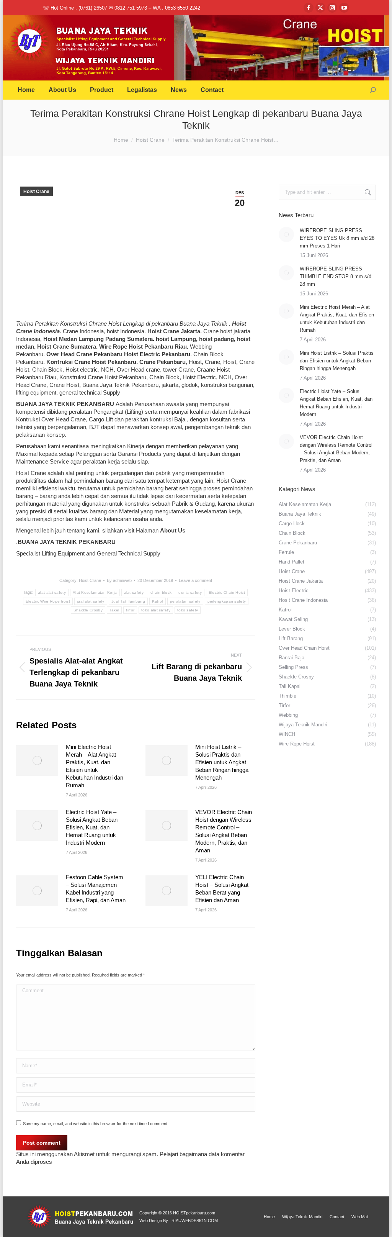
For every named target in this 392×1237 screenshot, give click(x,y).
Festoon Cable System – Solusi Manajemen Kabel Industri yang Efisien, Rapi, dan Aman (96, 888)
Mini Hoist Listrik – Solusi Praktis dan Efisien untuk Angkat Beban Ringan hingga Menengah (221, 762)
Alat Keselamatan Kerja (95, 592)
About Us (172, 530)
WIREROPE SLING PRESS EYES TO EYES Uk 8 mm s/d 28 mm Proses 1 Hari (337, 238)
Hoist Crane (36, 191)
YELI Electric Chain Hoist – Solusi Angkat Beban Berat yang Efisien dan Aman (221, 888)
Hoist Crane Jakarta (173, 331)
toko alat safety (155, 610)
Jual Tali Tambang (128, 601)
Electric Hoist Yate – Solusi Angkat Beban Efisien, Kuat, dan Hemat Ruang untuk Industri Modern (92, 827)
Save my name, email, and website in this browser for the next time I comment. (95, 1123)
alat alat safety (52, 592)
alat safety (134, 592)
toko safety (187, 610)
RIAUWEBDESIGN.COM (195, 1220)
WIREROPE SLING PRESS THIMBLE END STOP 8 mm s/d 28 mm (335, 276)
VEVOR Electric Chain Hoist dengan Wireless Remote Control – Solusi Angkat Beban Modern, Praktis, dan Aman (223, 831)
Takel (114, 610)
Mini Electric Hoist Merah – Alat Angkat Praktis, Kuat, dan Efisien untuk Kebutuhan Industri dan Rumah (94, 766)
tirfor (130, 610)
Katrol (157, 601)
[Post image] (37, 760)
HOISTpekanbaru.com (194, 1213)
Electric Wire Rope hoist (48, 601)
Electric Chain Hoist (227, 592)
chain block (161, 592)
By (119, 580)
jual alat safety (91, 601)
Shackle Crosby (88, 610)
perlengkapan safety (226, 601)
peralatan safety (185, 601)
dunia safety (190, 592)
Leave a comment (195, 580)
